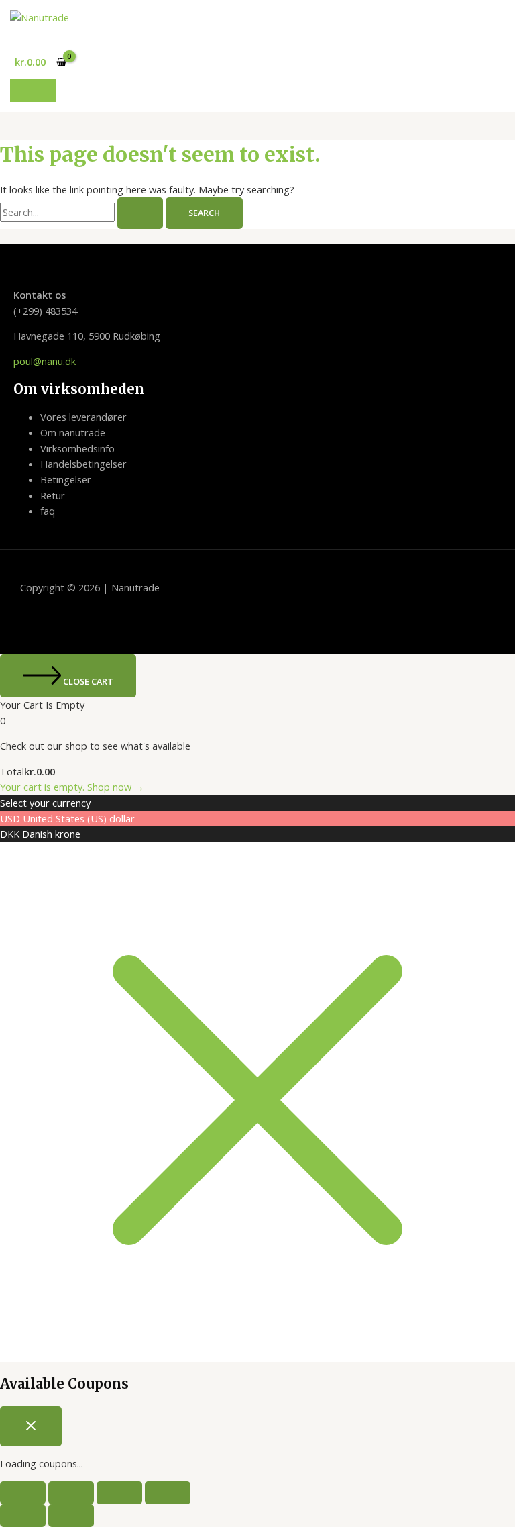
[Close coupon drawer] (31, 1426)
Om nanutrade (72, 432)
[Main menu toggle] (33, 90)
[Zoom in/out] (23, 1492)
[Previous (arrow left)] (23, 1515)
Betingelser (65, 479)
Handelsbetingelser (83, 464)
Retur (52, 495)
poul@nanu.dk (44, 361)
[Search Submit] (140, 213)
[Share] (119, 1492)
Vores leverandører (83, 417)
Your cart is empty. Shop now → (72, 786)
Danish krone (51, 833)
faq (47, 511)
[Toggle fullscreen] (71, 1492)
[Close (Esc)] (167, 1492)
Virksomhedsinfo (77, 448)
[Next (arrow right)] (71, 1515)
